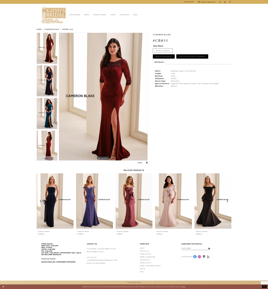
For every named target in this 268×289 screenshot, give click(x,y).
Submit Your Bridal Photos (150, 266)
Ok (264, 287)
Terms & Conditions (147, 257)
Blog (142, 272)
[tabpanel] (47, 49)
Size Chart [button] (158, 46)
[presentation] (55, 201)
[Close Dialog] (3, 287)
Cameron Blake (51, 29)
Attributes (159, 62)
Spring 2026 (67, 29)
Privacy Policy (145, 263)
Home (39, 29)
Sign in (142, 269)
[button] (225, 2)
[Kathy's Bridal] (53, 15)
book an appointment (164, 56)
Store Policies (145, 254)
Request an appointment (96, 263)
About (142, 248)
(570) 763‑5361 (92, 257)
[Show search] (220, 2)
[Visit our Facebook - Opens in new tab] (195, 257)
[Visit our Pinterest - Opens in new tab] (204, 257)
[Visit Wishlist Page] (230, 2)
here (183, 287)
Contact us (144, 251)
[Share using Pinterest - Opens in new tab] (147, 163)
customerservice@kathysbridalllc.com (102, 260)
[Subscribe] (209, 248)
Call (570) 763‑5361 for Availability (192, 56)
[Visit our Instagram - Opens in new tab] (199, 257)
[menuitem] (189, 2)
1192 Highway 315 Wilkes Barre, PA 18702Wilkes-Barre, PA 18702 (101, 250)
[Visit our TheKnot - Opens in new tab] (208, 257)
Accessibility (145, 260)
